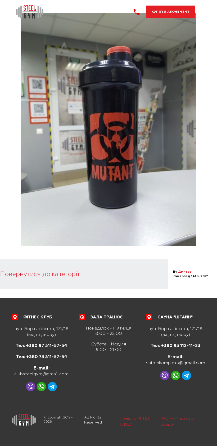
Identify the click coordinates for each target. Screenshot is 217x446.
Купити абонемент (170, 12)
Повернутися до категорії (39, 274)
